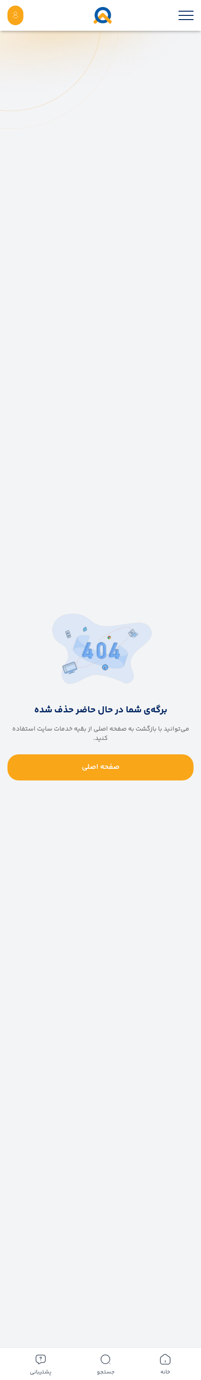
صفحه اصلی (101, 767)
